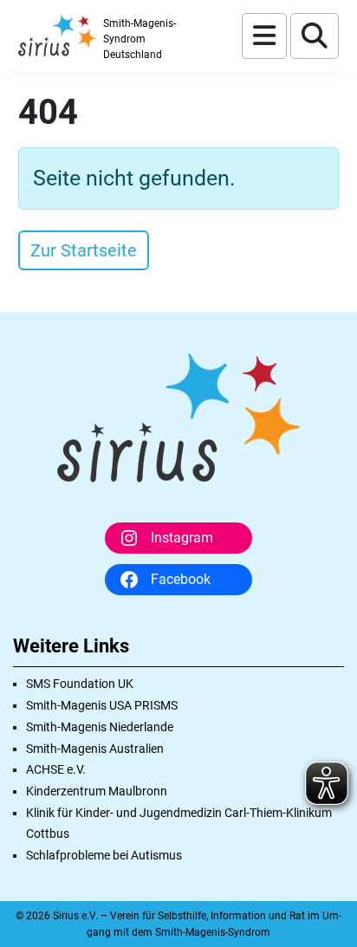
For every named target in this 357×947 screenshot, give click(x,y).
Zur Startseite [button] (83, 250)
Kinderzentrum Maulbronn (96, 791)
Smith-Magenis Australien (95, 749)
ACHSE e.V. (56, 769)
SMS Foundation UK (79, 684)
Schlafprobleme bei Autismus (104, 855)
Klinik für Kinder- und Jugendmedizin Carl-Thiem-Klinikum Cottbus (179, 823)
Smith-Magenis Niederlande (99, 727)
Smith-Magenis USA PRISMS (102, 705)
